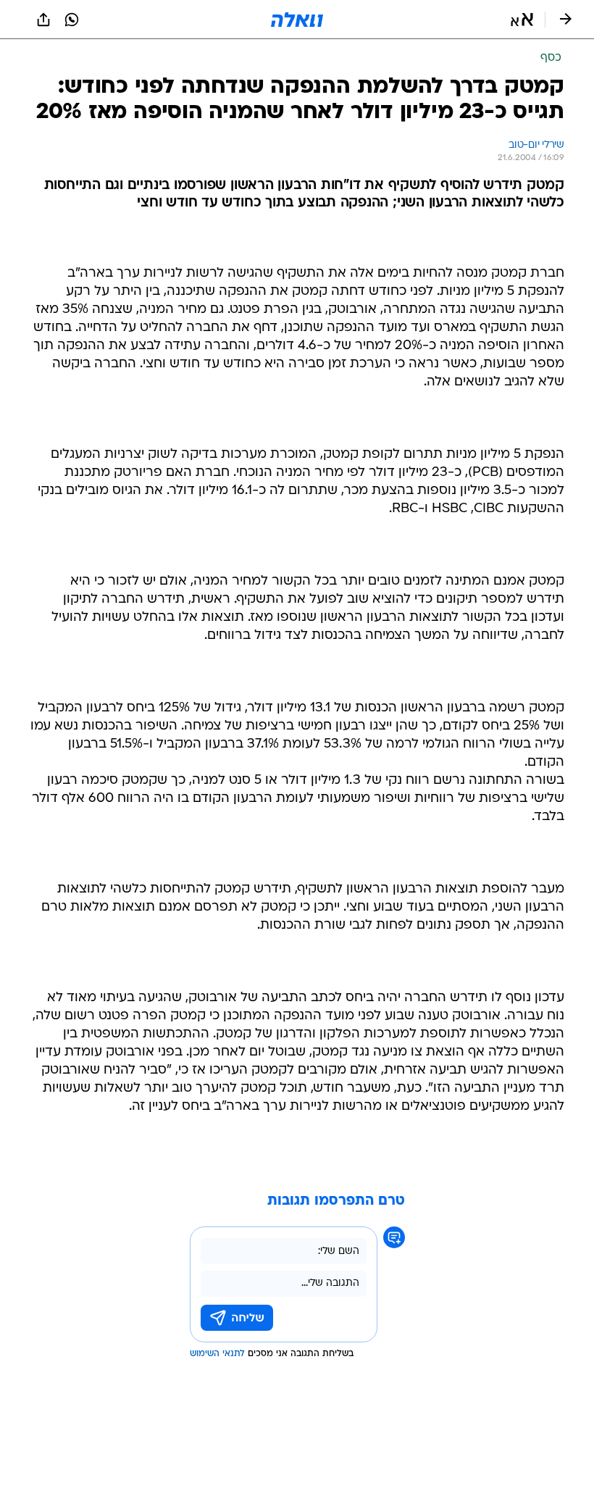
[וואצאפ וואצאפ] (71, 19)
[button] (522, 19)
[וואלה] (297, 19)
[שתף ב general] (43, 20)
